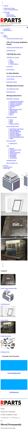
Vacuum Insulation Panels (14, 373)
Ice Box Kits (10, 66)
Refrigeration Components (13, 98)
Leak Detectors (13, 153)
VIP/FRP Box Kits (11, 50)
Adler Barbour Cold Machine (16, 129)
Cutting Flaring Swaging (15, 149)
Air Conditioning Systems (13, 88)
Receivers (12, 113)
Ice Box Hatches (10, 69)
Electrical (12, 148)
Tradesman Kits (13, 143)
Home (5, 35)
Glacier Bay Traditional (15, 135)
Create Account (10, 14)
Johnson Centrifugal (14, 123)
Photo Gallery (7, 168)
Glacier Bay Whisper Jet (15, 134)
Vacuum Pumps (13, 158)
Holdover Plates (13, 110)
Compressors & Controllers (16, 102)
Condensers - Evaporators (16, 104)
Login (8, 13)
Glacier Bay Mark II (14, 133)
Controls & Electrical (14, 105)
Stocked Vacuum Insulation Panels (15, 47)
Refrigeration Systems (12, 82)
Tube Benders (13, 156)
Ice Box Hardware (14, 64)
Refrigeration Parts (11, 92)
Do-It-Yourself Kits (11, 140)
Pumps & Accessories (12, 117)
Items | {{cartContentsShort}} (11, 9)
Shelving (12, 62)
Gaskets (11, 61)
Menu (2, 32)
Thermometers (13, 155)
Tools (8, 146)
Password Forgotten (11, 16)
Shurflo (11, 119)
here (14, 428)
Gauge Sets (12, 151)
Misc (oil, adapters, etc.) (12, 163)
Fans (11, 108)
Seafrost (11, 138)
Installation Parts (13, 112)
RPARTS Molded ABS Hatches (14, 76)
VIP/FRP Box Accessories (13, 57)
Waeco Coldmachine (14, 130)
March (11, 121)
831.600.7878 (7, 29)
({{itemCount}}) (9, 8)
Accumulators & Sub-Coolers (17, 101)
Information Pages (8, 166)
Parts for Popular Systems (13, 126)
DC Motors (12, 106)
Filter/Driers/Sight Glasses (16, 109)
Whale (11, 122)
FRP (11, 60)
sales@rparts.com (8, 30)
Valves (11, 114)
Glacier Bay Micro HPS (15, 131)
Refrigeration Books (11, 160)
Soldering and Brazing (15, 152)
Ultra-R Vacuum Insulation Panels (15, 38)
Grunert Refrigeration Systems (17, 137)
